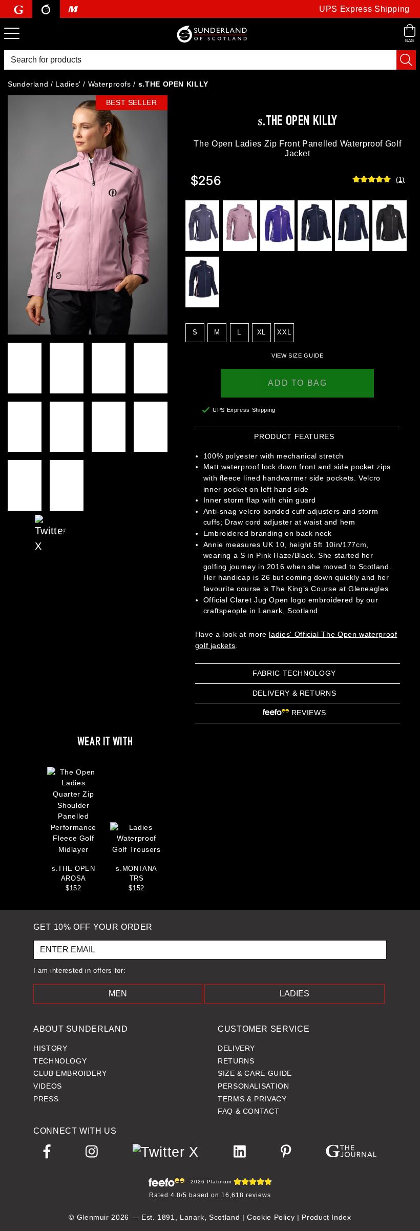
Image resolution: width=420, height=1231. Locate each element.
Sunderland (28, 84)
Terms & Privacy (252, 1099)
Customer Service (263, 1029)
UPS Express (364, 9)
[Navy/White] (314, 225)
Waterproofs (109, 84)
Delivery (236, 1048)
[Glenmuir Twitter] (47, 523)
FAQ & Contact (248, 1111)
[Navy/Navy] (352, 225)
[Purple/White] (277, 225)
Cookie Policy (271, 1217)
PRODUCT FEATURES (294, 436)
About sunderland (80, 1029)
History (50, 1048)
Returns (236, 1061)
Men (118, 993)
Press (45, 1099)
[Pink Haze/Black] (240, 225)
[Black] (389, 225)
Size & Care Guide (255, 1073)
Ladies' (67, 84)
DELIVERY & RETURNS (295, 693)
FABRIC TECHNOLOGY (294, 673)
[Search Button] (406, 60)
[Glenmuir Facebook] (20, 535)
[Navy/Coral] (202, 282)
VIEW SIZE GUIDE (297, 355)
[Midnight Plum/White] (202, 225)
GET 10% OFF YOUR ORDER (93, 927)
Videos (47, 1086)
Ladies (294, 993)
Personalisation (253, 1086)
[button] (297, 355)
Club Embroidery (70, 1073)
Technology (60, 1061)
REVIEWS (307, 712)
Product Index (326, 1217)
